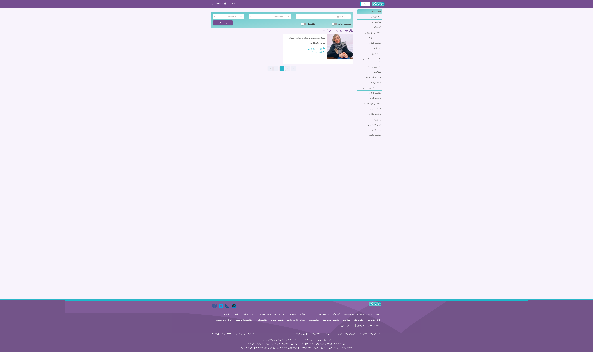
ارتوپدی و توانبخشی (373, 66)
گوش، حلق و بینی (374, 124)
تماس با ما (328, 333)
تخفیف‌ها (363, 333)
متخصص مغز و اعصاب (372, 103)
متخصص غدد (376, 82)
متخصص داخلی (375, 114)
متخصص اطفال (375, 43)
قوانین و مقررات (302, 333)
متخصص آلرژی (375, 98)
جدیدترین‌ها (375, 333)
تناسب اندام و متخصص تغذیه (372, 60)
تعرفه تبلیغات (316, 333)
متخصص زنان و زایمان (372, 32)
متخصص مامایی (375, 135)
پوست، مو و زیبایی (374, 37)
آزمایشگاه (377, 27)
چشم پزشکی (376, 129)
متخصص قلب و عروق (373, 77)
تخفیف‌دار (311, 24)
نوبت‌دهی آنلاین (344, 24)
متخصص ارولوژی (374, 93)
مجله (234, 4)
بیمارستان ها (376, 22)
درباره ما (339, 333)
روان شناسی (376, 48)
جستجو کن (223, 22)
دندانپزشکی (376, 53)
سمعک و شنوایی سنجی (372, 87)
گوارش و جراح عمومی (373, 109)
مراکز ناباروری (376, 16)
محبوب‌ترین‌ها (350, 333)
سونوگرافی (377, 72)
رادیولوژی (377, 119)
